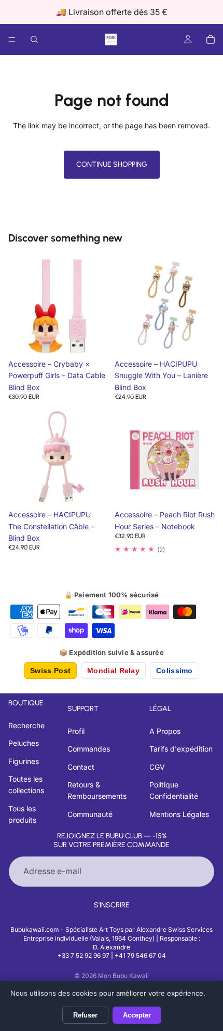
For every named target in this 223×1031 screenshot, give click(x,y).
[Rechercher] (34, 39)
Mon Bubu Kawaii (123, 976)
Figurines (23, 761)
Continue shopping (111, 164)
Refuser (85, 1015)
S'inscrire (112, 905)
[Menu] (12, 39)
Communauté (90, 814)
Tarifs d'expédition (181, 748)
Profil (76, 731)
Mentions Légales (179, 814)
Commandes (88, 748)
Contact (80, 766)
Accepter (137, 1015)
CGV (157, 766)
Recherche (26, 725)
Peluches (23, 743)
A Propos (164, 731)
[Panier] (210, 39)
